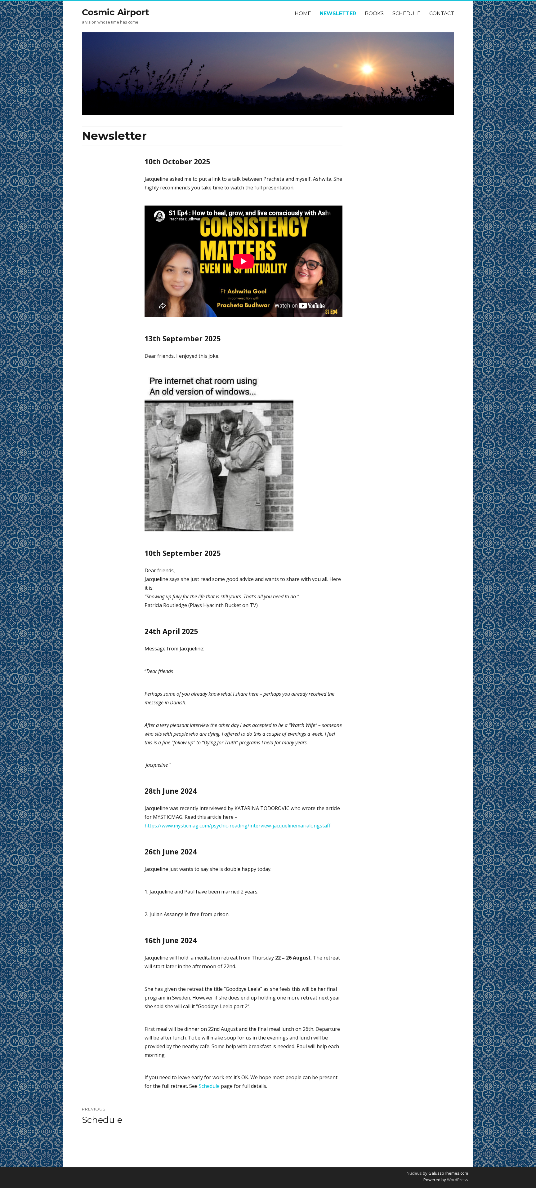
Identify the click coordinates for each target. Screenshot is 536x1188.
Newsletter (338, 13)
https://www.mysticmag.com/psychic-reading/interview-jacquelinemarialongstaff (237, 825)
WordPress (457, 1179)
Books (374, 13)
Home (303, 13)
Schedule (406, 13)
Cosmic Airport (115, 12)
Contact (441, 13)
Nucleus (414, 1173)
